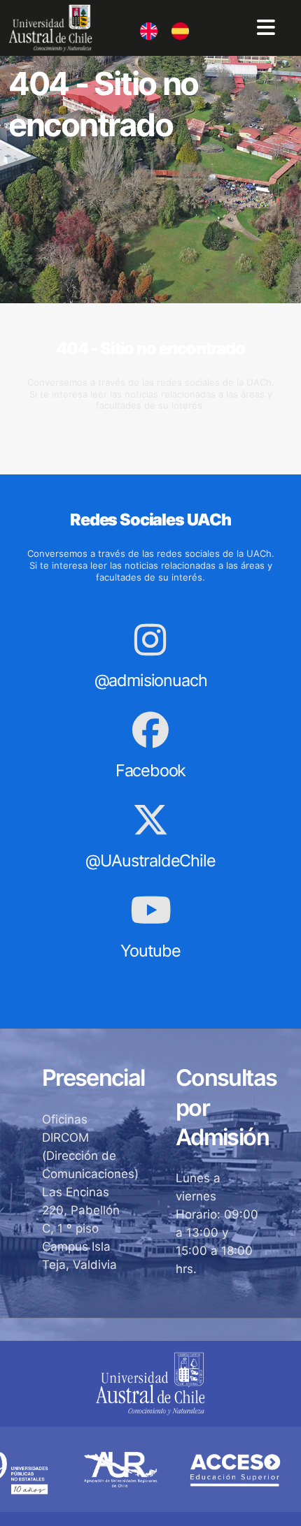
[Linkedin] (140, 25)
